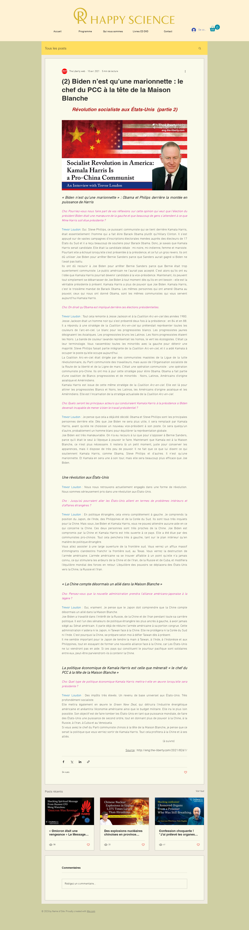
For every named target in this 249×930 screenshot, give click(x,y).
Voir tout (200, 791)
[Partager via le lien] (88, 761)
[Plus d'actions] (185, 71)
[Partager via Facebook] (63, 761)
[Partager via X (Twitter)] (71, 761)
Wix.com (91, 911)
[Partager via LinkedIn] (80, 761)
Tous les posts (55, 48)
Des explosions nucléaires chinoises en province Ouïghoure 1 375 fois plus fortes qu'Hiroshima (123, 832)
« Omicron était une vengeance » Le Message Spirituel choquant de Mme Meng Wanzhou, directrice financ (68, 832)
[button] (215, 28)
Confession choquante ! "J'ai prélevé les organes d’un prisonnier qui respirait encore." (179, 832)
